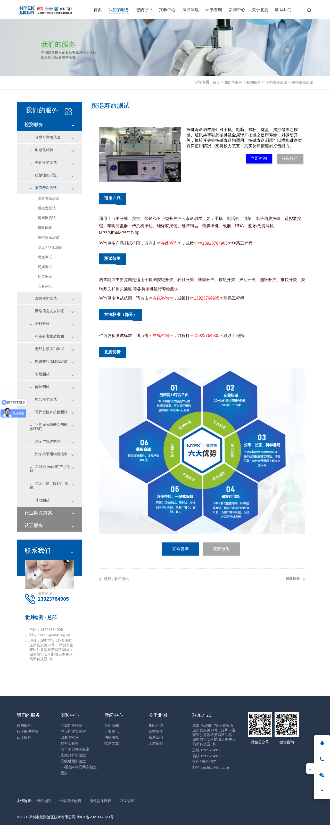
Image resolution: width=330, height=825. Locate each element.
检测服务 (254, 82)
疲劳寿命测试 (276, 82)
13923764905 (215, 243)
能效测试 (42, 387)
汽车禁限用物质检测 (51, 454)
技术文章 (111, 743)
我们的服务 (119, 9)
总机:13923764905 (206, 750)
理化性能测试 (46, 162)
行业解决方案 (38, 512)
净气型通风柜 (100, 801)
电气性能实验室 (73, 731)
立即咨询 (259, 158)
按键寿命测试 (302, 82)
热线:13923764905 (206, 756)
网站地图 (43, 801)
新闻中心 (237, 9)
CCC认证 (127, 801)
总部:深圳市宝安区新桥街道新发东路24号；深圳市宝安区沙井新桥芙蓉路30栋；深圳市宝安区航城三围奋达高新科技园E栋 (214, 735)
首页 (98, 9)
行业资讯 (111, 731)
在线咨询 (169, 243)
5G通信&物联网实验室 (79, 767)
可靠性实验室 (71, 726)
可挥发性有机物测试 (51, 412)
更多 (64, 773)
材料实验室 (70, 743)
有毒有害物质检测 (49, 336)
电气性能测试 (46, 399)
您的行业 (144, 9)
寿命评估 (45, 286)
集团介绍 (155, 726)
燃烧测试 (45, 257)
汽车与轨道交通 (47, 441)
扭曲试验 (45, 228)
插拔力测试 (47, 208)
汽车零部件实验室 (75, 749)
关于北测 (260, 9)
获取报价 (290, 158)
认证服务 (33, 525)
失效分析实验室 (73, 755)
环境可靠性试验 (47, 137)
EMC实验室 (70, 737)
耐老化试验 (44, 150)
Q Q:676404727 (204, 762)
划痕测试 (45, 277)
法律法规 (190, 9)
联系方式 (201, 715)
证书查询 (213, 9)
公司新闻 (111, 726)
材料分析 (42, 323)
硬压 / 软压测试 (50, 247)
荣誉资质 (155, 731)
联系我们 (283, 9)
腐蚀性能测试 (46, 298)
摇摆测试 (45, 267)
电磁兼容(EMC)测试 (51, 361)
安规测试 (42, 374)
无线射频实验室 (73, 761)
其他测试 (42, 500)
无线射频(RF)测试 (49, 349)
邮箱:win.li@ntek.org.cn (210, 767)
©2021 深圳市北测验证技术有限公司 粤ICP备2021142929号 (65, 817)
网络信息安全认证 (49, 311)
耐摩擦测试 (47, 218)
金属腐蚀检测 (70, 801)
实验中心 (167, 9)
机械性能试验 (46, 175)
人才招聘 (155, 743)
